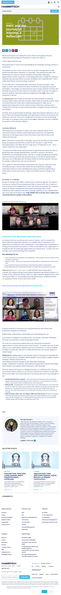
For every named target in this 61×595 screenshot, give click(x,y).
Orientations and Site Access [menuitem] (50, 522)
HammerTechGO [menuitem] (5, 519)
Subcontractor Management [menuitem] (29, 517)
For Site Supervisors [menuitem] (47, 515)
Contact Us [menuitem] (35, 574)
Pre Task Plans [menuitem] (26, 522)
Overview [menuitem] (3, 512)
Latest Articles (7, 11)
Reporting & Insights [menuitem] (7, 517)
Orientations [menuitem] (25, 519)
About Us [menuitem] (3, 537)
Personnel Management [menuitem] (28, 527)
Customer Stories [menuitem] (6, 547)
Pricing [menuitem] (3, 515)
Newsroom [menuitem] (4, 542)
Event (3, 412)
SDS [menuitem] (23, 515)
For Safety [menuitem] (44, 512)
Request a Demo (8, 2)
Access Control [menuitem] (5, 524)
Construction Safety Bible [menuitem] (28, 540)
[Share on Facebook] (3, 50)
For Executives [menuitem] (46, 517)
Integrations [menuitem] (4, 522)
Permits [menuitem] (24, 524)
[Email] (16, 50)
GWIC (44, 93)
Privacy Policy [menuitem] (54, 574)
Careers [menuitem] (3, 540)
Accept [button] (44, 591)
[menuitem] (5, 552)
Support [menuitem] (41, 574)
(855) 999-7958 (5, 568)
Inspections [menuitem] (25, 529)
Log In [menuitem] (47, 574)
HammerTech (8, 99)
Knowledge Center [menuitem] (6, 554)
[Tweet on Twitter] (10, 50)
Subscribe (54, 11)
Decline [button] (50, 591)
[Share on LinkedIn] (6, 50)
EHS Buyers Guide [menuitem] (26, 537)
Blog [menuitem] (2, 549)
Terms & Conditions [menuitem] (37, 577)
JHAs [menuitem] (23, 512)
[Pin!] (13, 50)
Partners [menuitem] (3, 544)
